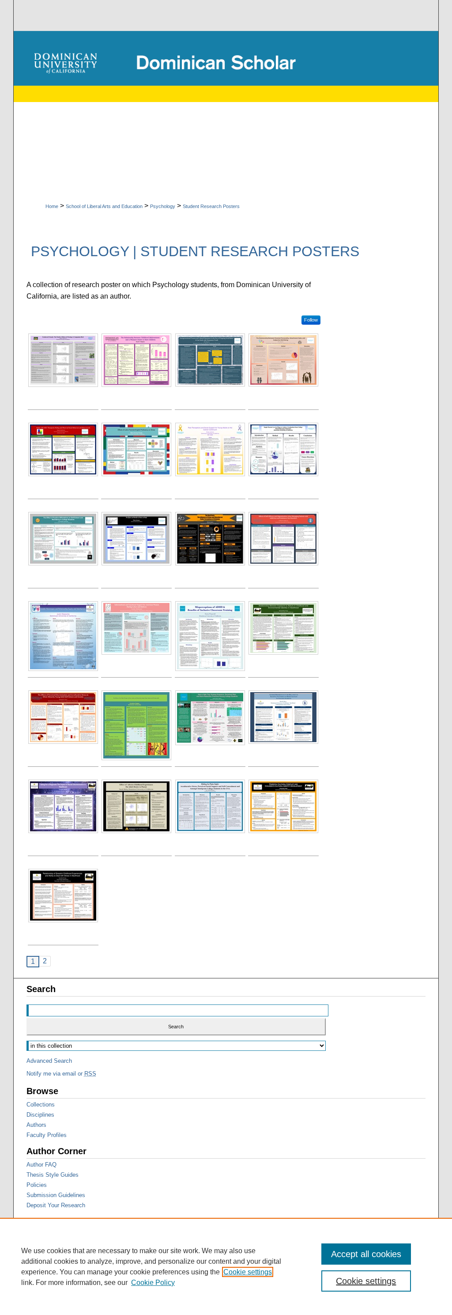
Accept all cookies (366, 1254)
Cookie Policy (153, 1282)
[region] (226, 1266)
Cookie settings (247, 1272)
